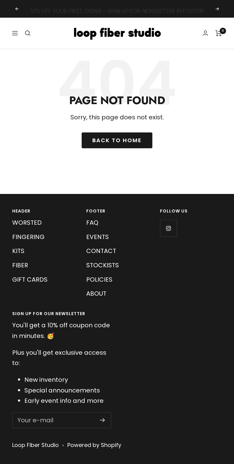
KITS (18, 251)
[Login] (205, 33)
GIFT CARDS (30, 279)
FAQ (92, 222)
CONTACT (101, 251)
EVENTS (97, 237)
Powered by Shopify (94, 445)
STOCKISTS (102, 265)
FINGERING (28, 237)
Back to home (117, 140)
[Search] (27, 33)
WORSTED (27, 222)
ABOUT (96, 293)
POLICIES (99, 279)
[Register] (102, 420)
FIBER (20, 265)
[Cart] (218, 33)
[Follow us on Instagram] (168, 228)
